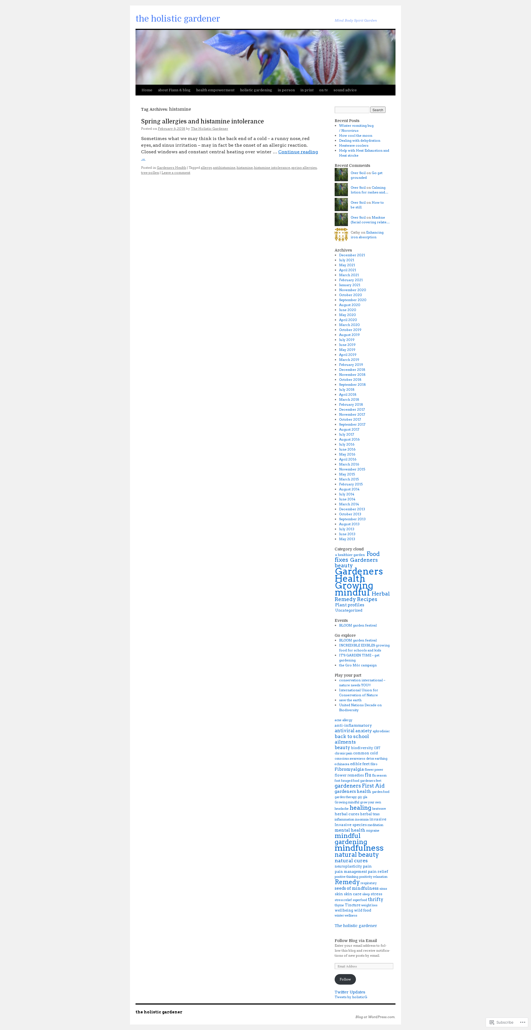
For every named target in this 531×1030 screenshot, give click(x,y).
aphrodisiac (381, 731)
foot (337, 781)
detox (370, 758)
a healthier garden (350, 555)
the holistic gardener (178, 19)
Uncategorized (348, 610)
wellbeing (344, 910)
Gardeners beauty (356, 563)
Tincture (352, 905)
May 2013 (347, 539)
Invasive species (351, 824)
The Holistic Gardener (209, 128)
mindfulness (359, 848)
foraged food (350, 781)
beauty (342, 747)
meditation (375, 825)
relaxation (380, 877)
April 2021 (347, 270)
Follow (345, 979)
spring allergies (304, 167)
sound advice (345, 90)
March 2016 (349, 464)
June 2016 (347, 449)
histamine (244, 167)
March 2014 (349, 504)
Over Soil (358, 173)
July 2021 (346, 260)
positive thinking (346, 877)
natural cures (351, 860)
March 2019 (349, 360)
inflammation (344, 819)
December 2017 (352, 409)
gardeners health (353, 791)
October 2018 (350, 379)
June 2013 (347, 534)
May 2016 (347, 454)
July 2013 (346, 529)
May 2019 (347, 350)
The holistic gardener (356, 925)
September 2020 (352, 300)
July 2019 (347, 340)
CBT (377, 748)
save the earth (350, 700)
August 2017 (349, 429)
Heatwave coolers (353, 145)
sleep (366, 894)
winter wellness (346, 915)
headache (342, 809)
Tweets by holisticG (351, 997)
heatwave (379, 809)
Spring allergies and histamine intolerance (202, 121)
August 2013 (349, 524)
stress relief (343, 900)
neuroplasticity (348, 866)
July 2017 (346, 434)
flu (368, 775)
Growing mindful (354, 589)
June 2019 (347, 345)
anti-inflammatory (353, 725)
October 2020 (350, 295)
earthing (381, 758)
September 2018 (352, 384)
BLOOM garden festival (358, 625)
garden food (380, 792)
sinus (383, 889)
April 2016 (347, 459)
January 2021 (349, 285)
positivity (365, 877)
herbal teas (370, 814)
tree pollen (150, 172)
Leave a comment (176, 172)
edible (355, 764)
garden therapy (346, 797)
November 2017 (352, 414)
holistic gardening (256, 90)
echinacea (342, 764)
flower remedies (349, 775)
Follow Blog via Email (356, 940)
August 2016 (349, 439)
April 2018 (347, 394)
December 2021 (352, 255)
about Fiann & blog (174, 90)
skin (339, 894)
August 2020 (349, 305)
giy (360, 797)
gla (365, 797)
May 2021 (347, 265)
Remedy (347, 882)
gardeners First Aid (360, 786)
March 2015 (349, 479)
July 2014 (346, 494)
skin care (352, 894)
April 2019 (347, 355)
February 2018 (351, 404)
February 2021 (351, 280)
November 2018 (352, 374)
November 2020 (352, 290)
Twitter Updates (350, 992)
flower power (374, 770)
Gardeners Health (171, 167)
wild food (362, 910)
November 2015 (352, 469)
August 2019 (349, 335)
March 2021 (349, 275)
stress (376, 894)
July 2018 (347, 389)
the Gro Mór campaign (358, 665)
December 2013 (352, 509)
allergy (206, 167)
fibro (374, 764)
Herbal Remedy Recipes (362, 596)
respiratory (369, 883)
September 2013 (352, 519)
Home (147, 90)
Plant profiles (349, 604)
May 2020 (347, 315)
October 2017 (350, 419)
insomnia (362, 819)
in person (286, 90)
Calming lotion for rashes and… (369, 189)
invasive (377, 819)
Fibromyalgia (349, 769)
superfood (360, 900)
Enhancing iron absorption (367, 234)
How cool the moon (355, 135)
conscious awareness (350, 758)
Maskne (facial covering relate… (370, 219)
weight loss (369, 905)
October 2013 (350, 514)
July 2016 (347, 444)
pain (367, 866)
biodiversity (362, 748)
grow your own (370, 802)
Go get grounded (366, 175)
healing (360, 807)
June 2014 (347, 499)
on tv (323, 90)
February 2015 (351, 484)
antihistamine (224, 167)
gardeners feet (370, 781)
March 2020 (349, 325)
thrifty (375, 899)
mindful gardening (351, 839)
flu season (379, 775)
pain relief (378, 871)
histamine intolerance (272, 167)
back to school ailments (352, 739)
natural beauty (357, 854)
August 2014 (349, 489)
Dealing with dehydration (359, 140)
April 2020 (348, 320)
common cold (365, 753)
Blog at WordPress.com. (375, 1017)
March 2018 (349, 399)
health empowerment (215, 90)
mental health (350, 830)
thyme (339, 905)
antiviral (345, 730)
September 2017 (352, 424)
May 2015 (347, 474)
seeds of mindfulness (357, 888)
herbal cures (347, 814)
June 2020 (347, 310)
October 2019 (350, 330)
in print (307, 90)
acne (338, 720)
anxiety (363, 730)
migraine (372, 830)
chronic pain (343, 753)
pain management (351, 871)
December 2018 (352, 370)
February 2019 (351, 365)
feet (366, 764)
